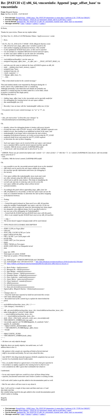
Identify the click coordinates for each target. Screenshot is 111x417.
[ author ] (42, 23)
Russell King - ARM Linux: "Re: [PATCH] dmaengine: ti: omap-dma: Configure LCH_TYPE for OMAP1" (53, 18)
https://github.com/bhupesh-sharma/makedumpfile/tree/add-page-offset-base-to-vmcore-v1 (38, 264)
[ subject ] (35, 23)
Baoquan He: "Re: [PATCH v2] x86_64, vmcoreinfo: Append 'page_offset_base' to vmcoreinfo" (50, 21)
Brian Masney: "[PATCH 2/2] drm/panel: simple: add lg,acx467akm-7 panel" (45, 20)
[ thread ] (28, 23)
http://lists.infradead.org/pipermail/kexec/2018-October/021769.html (59, 262)
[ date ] (22, 23)
